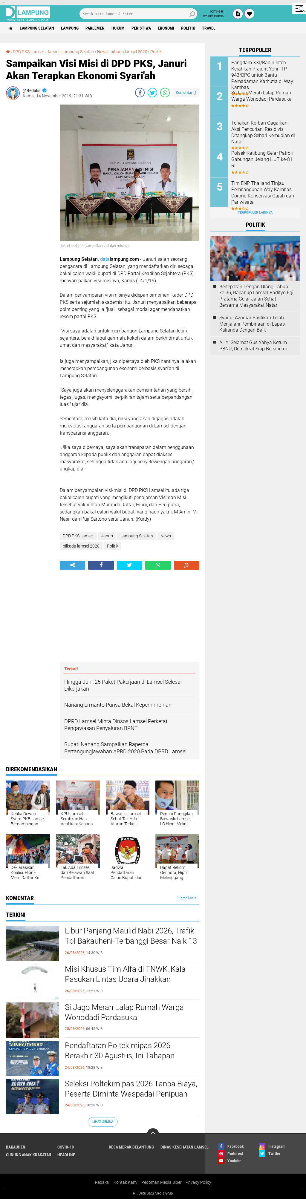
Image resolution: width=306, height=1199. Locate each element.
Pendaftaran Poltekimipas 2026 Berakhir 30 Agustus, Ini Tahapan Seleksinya (120, 1055)
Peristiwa (141, 28)
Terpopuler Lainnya (255, 212)
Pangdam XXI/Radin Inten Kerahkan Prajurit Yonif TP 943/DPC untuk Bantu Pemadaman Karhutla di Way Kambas (262, 75)
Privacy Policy (198, 1182)
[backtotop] (153, 1134)
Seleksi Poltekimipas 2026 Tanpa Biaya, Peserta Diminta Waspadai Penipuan (131, 1088)
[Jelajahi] (299, 8)
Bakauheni (16, 1147)
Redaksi (102, 1182)
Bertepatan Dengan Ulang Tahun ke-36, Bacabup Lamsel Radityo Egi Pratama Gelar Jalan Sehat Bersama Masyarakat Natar (256, 296)
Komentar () (186, 92)
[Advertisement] (30, 194)
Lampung (70, 28)
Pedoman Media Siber (161, 1182)
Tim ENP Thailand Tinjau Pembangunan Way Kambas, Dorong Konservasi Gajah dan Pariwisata (262, 192)
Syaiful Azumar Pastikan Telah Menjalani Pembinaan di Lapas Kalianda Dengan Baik (252, 324)
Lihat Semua (102, 1122)
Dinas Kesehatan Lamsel (184, 1147)
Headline (66, 1154)
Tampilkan (187, 898)
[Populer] (249, 14)
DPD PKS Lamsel (28, 51)
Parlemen (95, 28)
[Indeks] (238, 14)
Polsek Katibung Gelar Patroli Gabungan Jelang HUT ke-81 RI (262, 159)
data (105, 259)
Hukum (118, 28)
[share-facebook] (140, 92)
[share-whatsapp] (165, 92)
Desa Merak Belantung (131, 1147)
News (102, 51)
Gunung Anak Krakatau (28, 1154)
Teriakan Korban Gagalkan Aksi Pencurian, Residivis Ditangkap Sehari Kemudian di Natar (263, 132)
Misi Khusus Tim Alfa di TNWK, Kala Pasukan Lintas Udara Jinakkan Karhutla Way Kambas (125, 979)
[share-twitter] (152, 92)
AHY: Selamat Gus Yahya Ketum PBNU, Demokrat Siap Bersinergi (253, 346)
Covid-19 (65, 1147)
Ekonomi (166, 28)
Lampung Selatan (37, 28)
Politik (188, 28)
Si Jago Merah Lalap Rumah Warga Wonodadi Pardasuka (124, 1012)
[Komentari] (186, 565)
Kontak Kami (125, 1182)
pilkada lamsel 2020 (129, 51)
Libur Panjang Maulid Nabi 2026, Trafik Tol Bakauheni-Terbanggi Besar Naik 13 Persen (131, 941)
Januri (53, 51)
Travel (208, 28)
